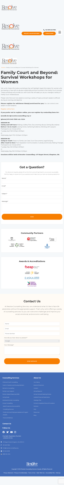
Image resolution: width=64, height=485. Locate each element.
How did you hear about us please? (15, 338)
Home (3, 67)
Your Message (8, 345)
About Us (37, 378)
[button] (59, 32)
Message (5, 201)
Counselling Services (10, 378)
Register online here (7, 109)
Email (3, 186)
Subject (4, 194)
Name (4, 178)
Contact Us (6, 424)
